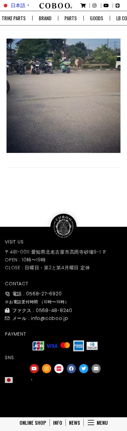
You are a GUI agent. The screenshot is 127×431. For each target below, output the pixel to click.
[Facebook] (71, 368)
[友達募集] (65, 393)
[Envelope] (96, 368)
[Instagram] (46, 368)
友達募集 (65, 402)
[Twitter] (83, 368)
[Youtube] (34, 368)
